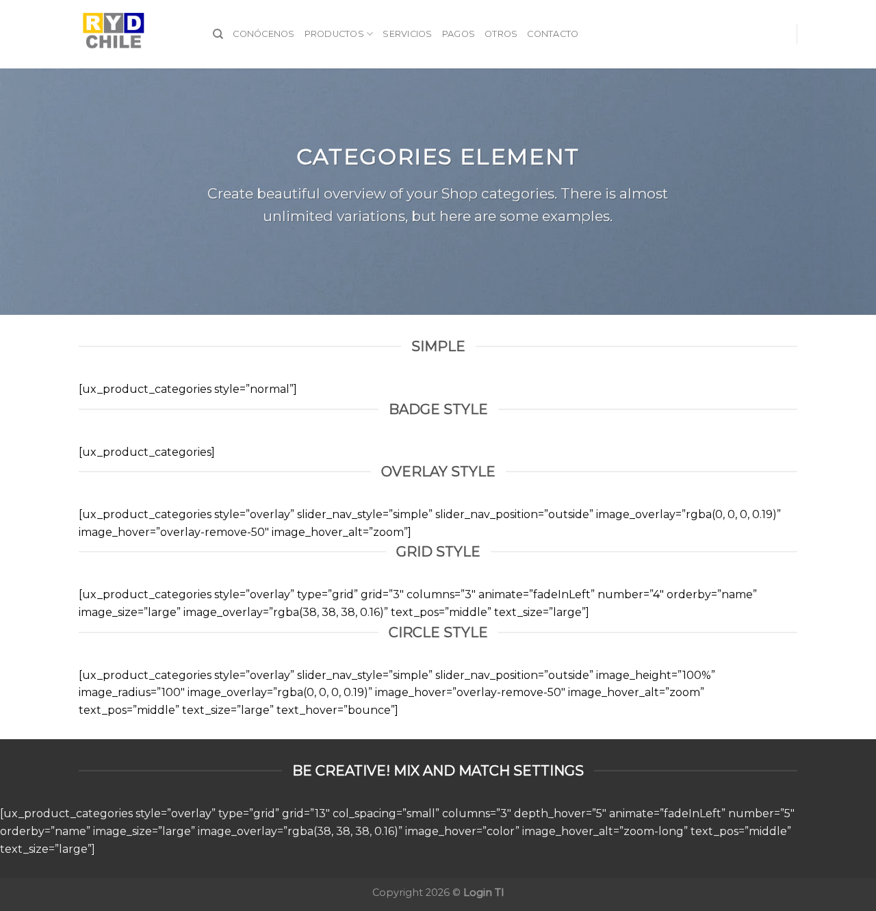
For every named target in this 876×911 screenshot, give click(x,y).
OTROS (501, 34)
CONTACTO (552, 34)
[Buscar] (218, 34)
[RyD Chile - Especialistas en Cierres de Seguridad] (135, 34)
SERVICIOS (407, 34)
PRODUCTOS (334, 34)
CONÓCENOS (263, 34)
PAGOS (458, 34)
